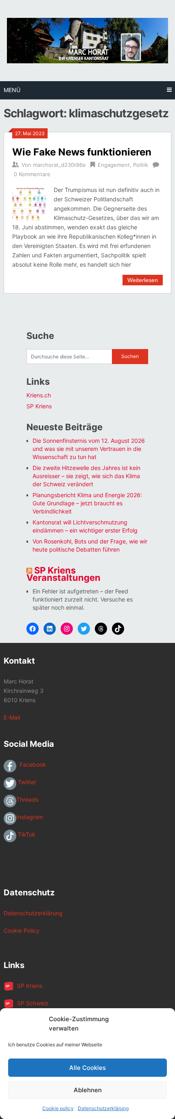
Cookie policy (58, 1108)
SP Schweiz (31, 1003)
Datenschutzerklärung (103, 1108)
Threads (27, 799)
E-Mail (12, 717)
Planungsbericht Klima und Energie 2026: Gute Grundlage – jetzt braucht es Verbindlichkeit (87, 503)
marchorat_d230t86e (59, 165)
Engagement (114, 165)
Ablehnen (88, 1090)
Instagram (29, 816)
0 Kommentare (32, 174)
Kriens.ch (38, 395)
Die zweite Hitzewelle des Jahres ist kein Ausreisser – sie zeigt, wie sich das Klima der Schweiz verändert (86, 475)
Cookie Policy (21, 930)
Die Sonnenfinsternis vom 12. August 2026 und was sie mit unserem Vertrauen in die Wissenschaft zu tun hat (89, 448)
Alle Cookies (87, 1068)
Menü (12, 89)
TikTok (25, 834)
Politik (140, 165)
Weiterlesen (142, 280)
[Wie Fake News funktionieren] (29, 202)
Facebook (31, 764)
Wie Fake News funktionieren (81, 152)
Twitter (26, 781)
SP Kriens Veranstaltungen (63, 574)
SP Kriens (39, 406)
